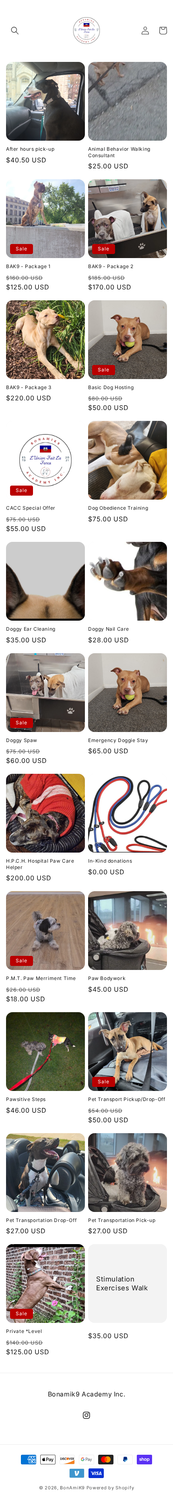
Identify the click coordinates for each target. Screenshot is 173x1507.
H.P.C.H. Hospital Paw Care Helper (40, 864)
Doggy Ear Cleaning (31, 629)
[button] (15, 30)
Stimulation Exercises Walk (122, 1283)
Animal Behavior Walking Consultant (119, 152)
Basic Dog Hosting (111, 387)
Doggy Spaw (21, 740)
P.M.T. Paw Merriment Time (41, 978)
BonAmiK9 (72, 1488)
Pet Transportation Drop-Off (41, 1220)
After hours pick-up (30, 149)
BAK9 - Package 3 (28, 387)
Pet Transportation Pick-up (122, 1220)
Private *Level (24, 1331)
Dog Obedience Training (118, 508)
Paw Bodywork (107, 978)
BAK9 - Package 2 (111, 266)
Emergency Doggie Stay (118, 740)
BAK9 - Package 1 (28, 266)
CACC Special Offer (31, 508)
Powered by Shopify (110, 1488)
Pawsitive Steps (26, 1099)
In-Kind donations (110, 861)
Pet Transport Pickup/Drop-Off (126, 1099)
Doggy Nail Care (108, 629)
